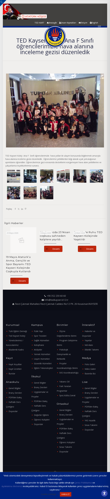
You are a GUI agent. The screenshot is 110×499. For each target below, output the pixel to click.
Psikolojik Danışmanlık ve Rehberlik (64, 354)
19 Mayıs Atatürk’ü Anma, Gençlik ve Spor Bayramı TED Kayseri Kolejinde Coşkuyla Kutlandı (18, 264)
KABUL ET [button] (66, 494)
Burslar (12, 373)
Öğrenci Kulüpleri (42, 419)
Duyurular (13, 411)
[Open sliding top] (3, 3)
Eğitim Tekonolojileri (43, 368)
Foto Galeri (90, 364)
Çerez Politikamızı (83, 482)
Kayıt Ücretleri (15, 369)
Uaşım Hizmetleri (42, 358)
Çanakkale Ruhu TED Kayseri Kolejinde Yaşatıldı (88, 236)
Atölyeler (38, 349)
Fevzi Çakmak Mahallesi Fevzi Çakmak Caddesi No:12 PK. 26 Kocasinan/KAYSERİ (56, 304)
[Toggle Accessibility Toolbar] (104, 493)
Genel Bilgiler (15, 388)
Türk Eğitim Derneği (18, 331)
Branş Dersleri (15, 392)
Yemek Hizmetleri (42, 354)
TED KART (39, 22)
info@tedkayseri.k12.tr (56, 299)
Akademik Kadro (16, 349)
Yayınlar (88, 340)
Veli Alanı (89, 345)
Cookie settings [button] (48, 494)
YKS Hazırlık (90, 420)
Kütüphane (39, 345)
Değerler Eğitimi (41, 415)
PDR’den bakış (15, 397)
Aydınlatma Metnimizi (12, 486)
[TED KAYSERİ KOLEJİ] (55, 37)
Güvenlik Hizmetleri (43, 363)
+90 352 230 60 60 (56, 295)
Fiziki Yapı (38, 331)
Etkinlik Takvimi (92, 349)
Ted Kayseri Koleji (17, 335)
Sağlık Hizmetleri (41, 340)
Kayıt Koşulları (15, 364)
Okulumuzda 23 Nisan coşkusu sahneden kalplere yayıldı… (55, 236)
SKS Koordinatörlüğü (68, 372)
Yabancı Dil (64, 381)
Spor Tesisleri (40, 335)
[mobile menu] (99, 26)
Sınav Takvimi (65, 447)
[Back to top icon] (55, 471)
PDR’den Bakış (40, 401)
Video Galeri (90, 369)
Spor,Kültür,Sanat (67, 395)
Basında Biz (90, 373)
